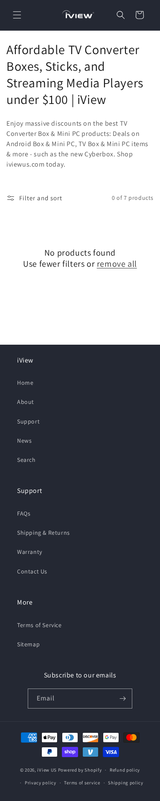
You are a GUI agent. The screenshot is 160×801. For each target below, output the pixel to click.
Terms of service (82, 783)
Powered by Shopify (80, 770)
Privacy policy (40, 783)
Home (25, 382)
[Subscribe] (122, 699)
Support (28, 421)
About (25, 402)
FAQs (23, 513)
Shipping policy (125, 783)
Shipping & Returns (43, 532)
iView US (47, 770)
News (24, 440)
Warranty (29, 552)
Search (26, 460)
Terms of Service (39, 625)
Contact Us (32, 571)
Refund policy (125, 770)
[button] (17, 15)
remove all (117, 263)
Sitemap (28, 644)
